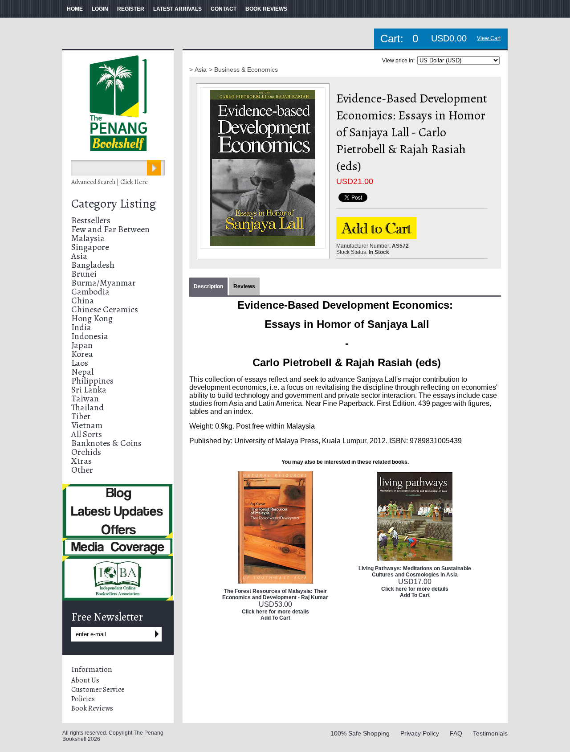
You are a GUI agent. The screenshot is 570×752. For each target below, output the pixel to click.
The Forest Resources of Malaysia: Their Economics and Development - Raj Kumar (275, 594)
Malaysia (88, 238)
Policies (83, 699)
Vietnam (86, 425)
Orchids (86, 452)
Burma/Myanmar (103, 283)
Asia (79, 256)
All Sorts (86, 434)
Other (82, 470)
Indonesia (89, 336)
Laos (79, 363)
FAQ (456, 733)
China (82, 300)
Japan (82, 345)
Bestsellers (90, 220)
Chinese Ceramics (104, 309)
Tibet (80, 416)
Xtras (81, 461)
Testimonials (490, 733)
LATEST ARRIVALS (177, 9)
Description (208, 286)
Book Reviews (92, 708)
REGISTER (130, 9)
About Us (85, 680)
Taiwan (85, 398)
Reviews (244, 286)
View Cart (489, 38)
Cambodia (90, 292)
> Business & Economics (243, 69)
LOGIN (100, 9)
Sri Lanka (88, 390)
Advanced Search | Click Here (109, 182)
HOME (75, 9)
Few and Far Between (110, 229)
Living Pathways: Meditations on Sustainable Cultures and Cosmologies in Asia (414, 571)
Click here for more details (275, 612)
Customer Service (98, 690)
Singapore (90, 247)
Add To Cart (275, 618)
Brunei (84, 274)
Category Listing (113, 203)
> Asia (198, 69)
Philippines (92, 381)
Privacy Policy (419, 733)
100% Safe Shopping (360, 733)
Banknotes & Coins (106, 443)
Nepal (82, 372)
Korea (82, 354)
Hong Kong (92, 318)
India (81, 327)
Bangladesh (92, 265)
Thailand (87, 407)
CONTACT (223, 9)
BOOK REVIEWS (266, 9)
